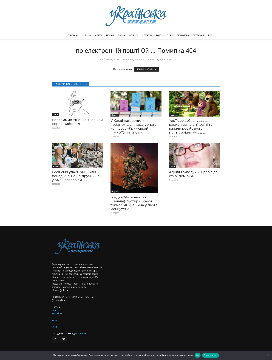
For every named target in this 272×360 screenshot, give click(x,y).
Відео (159, 35)
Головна (73, 35)
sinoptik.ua (80, 333)
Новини (86, 35)
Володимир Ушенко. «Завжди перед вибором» (77, 122)
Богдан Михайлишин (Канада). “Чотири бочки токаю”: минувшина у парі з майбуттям (134, 203)
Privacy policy (211, 355)
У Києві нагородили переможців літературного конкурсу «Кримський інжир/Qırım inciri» (133, 126)
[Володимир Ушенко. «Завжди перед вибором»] (77, 103)
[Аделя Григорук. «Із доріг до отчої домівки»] (194, 155)
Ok (197, 355)
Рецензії (133, 35)
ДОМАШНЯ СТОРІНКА (146, 69)
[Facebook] (55, 339)
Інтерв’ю (147, 35)
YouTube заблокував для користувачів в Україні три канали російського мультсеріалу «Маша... (192, 126)
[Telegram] (63, 339)
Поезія (110, 35)
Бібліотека (183, 35)
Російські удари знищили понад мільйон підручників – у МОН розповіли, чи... (77, 176)
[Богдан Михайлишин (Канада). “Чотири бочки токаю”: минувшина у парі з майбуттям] (136, 168)
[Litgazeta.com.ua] (136, 15)
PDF (210, 35)
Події (170, 35)
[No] (268, 355)
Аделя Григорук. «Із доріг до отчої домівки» (193, 174)
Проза (121, 35)
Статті (98, 35)
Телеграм (198, 35)
